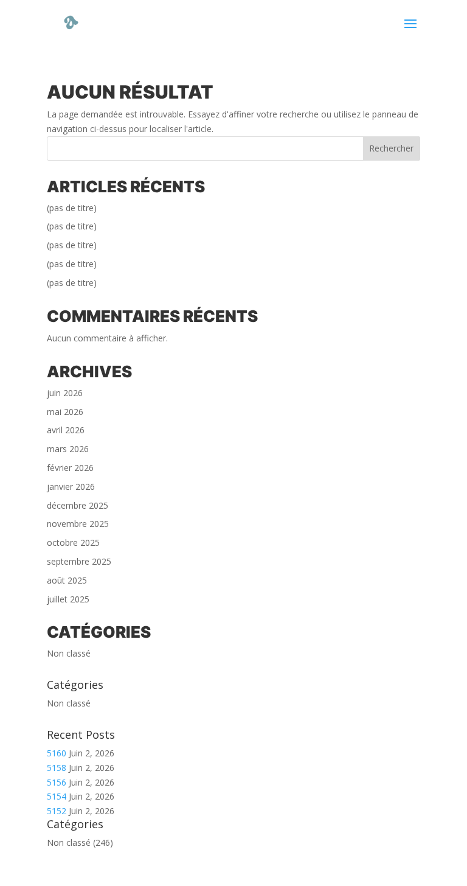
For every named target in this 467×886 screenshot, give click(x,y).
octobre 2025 (73, 542)
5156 (56, 782)
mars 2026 (68, 449)
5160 (56, 753)
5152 (56, 811)
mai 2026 (65, 411)
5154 (56, 796)
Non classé (69, 653)
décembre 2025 (77, 505)
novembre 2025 (78, 523)
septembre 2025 (79, 561)
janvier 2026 (71, 486)
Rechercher (391, 148)
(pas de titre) (72, 208)
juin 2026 (65, 393)
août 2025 (67, 580)
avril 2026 (66, 430)
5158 (56, 767)
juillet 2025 (68, 599)
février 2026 (70, 467)
